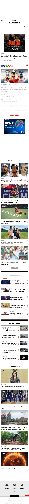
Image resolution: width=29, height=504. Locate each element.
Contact (22, 488)
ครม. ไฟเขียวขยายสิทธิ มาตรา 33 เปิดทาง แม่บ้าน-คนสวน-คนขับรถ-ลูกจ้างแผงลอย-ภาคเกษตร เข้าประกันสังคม (13, 387)
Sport (3, 53)
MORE (14, 267)
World (12, 296)
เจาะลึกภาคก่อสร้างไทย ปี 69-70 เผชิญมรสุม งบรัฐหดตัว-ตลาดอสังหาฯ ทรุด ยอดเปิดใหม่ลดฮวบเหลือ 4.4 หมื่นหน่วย (13, 428)
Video (14, 485)
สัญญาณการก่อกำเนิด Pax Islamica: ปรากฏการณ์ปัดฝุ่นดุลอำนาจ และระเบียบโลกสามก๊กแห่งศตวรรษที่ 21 (17, 282)
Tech (9, 327)
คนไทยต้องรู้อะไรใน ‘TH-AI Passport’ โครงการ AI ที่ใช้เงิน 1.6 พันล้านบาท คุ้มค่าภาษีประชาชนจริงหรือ (9, 329)
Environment (9, 467)
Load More (14, 473)
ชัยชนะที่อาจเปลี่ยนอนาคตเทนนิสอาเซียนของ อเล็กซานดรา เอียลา (13, 222)
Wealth (14, 484)
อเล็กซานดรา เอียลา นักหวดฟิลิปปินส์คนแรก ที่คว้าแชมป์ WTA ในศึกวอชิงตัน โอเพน (13, 201)
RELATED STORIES (14, 161)
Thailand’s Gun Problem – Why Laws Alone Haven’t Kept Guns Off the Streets (9, 336)
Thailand (12, 288)
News (7, 484)
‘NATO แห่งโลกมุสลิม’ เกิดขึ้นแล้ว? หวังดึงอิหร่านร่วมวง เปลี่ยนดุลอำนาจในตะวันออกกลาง (17, 306)
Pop (22, 484)
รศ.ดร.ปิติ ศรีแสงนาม (15, 280)
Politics (3, 384)
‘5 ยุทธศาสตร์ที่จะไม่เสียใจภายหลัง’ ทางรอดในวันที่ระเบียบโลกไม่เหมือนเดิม (9, 344)
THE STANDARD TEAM (8, 61)
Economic (4, 327)
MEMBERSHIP (14, 496)
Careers (14, 487)
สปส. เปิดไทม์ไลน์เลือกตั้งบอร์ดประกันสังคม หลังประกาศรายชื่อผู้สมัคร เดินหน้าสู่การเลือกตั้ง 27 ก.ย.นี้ (9, 359)
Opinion (7, 487)
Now (22, 485)
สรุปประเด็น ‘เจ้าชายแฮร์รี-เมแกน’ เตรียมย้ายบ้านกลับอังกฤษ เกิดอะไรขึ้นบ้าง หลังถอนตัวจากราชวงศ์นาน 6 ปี (9, 351)
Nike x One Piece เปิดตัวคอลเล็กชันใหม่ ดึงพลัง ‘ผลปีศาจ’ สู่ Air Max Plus (16, 314)
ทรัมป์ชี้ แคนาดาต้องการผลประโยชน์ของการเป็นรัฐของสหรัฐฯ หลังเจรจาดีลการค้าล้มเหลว (17, 298)
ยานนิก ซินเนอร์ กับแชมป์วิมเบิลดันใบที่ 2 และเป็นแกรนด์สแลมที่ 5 (13, 263)
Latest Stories (14, 367)
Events (22, 487)
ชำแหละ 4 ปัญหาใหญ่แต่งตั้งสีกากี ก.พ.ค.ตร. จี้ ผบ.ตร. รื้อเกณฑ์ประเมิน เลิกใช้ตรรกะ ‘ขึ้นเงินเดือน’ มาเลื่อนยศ (17, 290)
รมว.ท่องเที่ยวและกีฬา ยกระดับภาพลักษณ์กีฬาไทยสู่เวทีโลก (13, 407)
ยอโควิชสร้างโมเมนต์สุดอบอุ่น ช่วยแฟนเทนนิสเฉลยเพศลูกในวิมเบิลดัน (12, 243)
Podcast (7, 485)
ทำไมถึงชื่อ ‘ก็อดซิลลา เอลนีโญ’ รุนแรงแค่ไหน (12, 469)
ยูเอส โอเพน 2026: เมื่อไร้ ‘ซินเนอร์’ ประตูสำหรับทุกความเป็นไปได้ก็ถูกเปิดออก (13, 180)
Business (3, 425)
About (14, 488)
